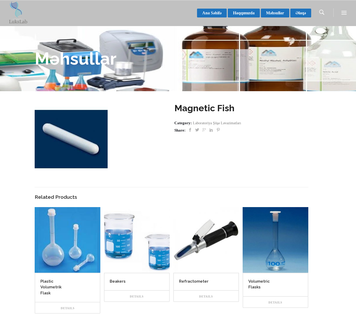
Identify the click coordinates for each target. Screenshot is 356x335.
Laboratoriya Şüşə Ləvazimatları (217, 123)
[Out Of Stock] (67, 240)
